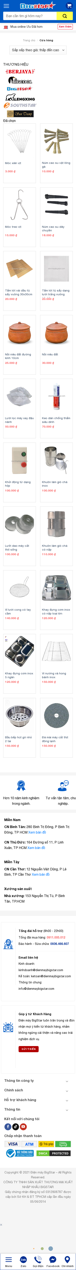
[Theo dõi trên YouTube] (23, 1127)
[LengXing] (38, 97)
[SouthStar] (38, 105)
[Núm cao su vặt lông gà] (56, 141)
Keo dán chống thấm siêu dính (56, 420)
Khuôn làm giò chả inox (54, 483)
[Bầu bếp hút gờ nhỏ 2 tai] (19, 715)
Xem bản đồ (37, 832)
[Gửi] (65, 16)
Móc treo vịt (13, 226)
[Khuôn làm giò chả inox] (56, 460)
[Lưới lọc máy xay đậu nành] (19, 396)
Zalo (23, 1266)
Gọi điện (38, 1266)
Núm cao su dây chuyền (53, 228)
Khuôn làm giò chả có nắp (54, 547)
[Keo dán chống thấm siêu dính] (56, 396)
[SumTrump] (38, 114)
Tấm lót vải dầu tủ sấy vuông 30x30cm (18, 292)
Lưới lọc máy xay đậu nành (19, 420)
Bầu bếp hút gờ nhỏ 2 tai (18, 739)
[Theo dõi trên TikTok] (15, 1127)
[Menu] (6, 6)
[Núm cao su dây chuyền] (56, 205)
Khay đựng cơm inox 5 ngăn (19, 675)
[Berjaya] (38, 71)
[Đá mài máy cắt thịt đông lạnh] (56, 715)
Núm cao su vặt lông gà (56, 164)
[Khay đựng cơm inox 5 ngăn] (19, 651)
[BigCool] (38, 80)
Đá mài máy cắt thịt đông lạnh (55, 739)
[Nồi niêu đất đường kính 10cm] (19, 332)
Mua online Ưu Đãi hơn (26, 26)
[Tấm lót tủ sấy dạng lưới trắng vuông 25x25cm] (56, 268)
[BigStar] (38, 88)
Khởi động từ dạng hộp (18, 483)
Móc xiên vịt (13, 163)
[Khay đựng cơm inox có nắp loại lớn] (56, 587)
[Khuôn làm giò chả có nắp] (56, 524)
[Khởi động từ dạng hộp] (19, 460)
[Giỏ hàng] (69, 5)
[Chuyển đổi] (67, 1081)
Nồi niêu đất (50, 354)
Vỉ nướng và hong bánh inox (54, 675)
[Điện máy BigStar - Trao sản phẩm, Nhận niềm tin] (38, 5)
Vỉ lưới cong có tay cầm (18, 611)
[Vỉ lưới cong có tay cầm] (19, 587)
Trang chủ (29, 40)
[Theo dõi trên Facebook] (7, 1127)
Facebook (53, 1266)
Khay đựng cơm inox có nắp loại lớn (56, 611)
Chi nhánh (67, 1266)
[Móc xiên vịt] (19, 141)
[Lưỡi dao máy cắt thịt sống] (19, 524)
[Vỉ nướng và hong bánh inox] (56, 651)
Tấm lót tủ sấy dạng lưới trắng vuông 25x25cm (55, 294)
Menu (8, 1266)
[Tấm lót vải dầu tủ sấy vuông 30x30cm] (19, 268)
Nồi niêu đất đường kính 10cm (18, 356)
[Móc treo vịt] (19, 205)
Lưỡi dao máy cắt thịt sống (17, 547)
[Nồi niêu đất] (56, 332)
